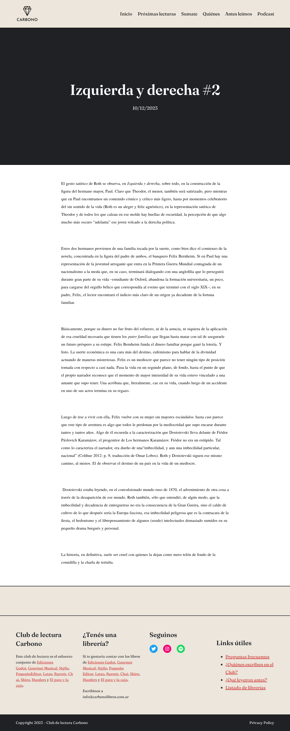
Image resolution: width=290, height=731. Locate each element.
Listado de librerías (245, 687)
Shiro (25, 679)
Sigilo (64, 668)
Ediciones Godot (101, 662)
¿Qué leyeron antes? (246, 680)
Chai (124, 674)
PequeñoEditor (28, 674)
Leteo (47, 674)
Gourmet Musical (42, 668)
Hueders (39, 679)
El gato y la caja (114, 679)
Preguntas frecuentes (247, 656)
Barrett (60, 674)
